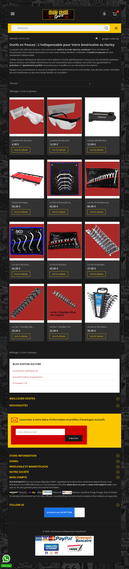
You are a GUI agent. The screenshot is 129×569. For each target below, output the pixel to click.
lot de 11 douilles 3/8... (22, 326)
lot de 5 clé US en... (21, 264)
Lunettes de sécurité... (22, 140)
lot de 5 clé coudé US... (61, 202)
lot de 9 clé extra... (58, 264)
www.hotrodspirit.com (100, 484)
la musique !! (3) (20, 383)
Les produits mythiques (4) (25, 370)
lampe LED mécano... (97, 140)
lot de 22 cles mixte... (97, 326)
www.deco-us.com (76, 484)
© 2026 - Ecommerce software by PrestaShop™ (64, 531)
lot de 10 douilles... (96, 264)
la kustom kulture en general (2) (27, 376)
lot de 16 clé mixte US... (98, 202)
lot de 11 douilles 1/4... (60, 326)
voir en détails (21, 149)
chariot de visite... (20, 202)
